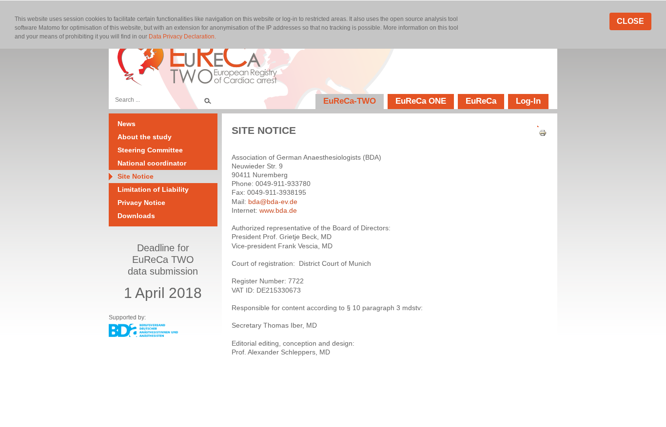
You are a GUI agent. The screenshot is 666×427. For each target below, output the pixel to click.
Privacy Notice (141, 202)
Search (207, 99)
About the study (145, 137)
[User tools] (539, 124)
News (127, 124)
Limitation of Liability (153, 189)
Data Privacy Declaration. (182, 36)
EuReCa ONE (420, 101)
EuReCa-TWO (349, 101)
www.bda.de (278, 210)
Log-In (528, 101)
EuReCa (481, 101)
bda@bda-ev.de (272, 201)
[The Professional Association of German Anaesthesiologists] (143, 334)
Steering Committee (150, 150)
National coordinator (152, 163)
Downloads (136, 216)
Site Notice (136, 176)
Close (630, 21)
